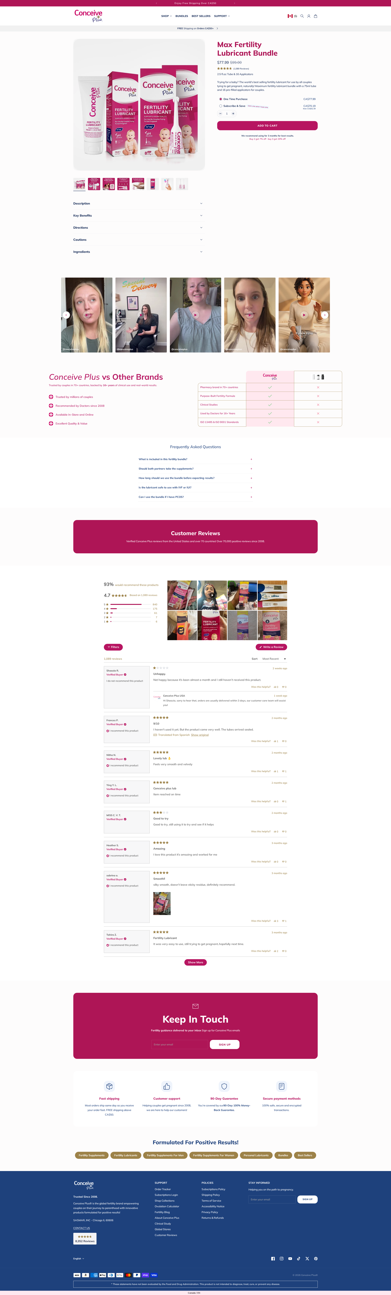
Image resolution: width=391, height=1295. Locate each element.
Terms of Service (211, 1200)
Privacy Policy (210, 1212)
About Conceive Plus (167, 1217)
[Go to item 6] (153, 184)
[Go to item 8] (182, 184)
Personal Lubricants (256, 1155)
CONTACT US (81, 1228)
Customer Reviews (166, 1235)
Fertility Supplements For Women (213, 1155)
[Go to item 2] (94, 184)
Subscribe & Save (245, 106)
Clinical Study (163, 1223)
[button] (233, 68)
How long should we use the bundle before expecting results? (195, 478)
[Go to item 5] (138, 184)
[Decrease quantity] (220, 113)
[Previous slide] (66, 315)
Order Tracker (163, 1189)
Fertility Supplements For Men (165, 1155)
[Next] (234, 3)
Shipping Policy (211, 1194)
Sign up (225, 1044)
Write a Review (274, 647)
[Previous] (156, 3)
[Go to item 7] (167, 184)
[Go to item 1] (79, 184)
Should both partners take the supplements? (195, 468)
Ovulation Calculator (167, 1206)
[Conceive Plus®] (88, 15)
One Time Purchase (235, 99)
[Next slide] (324, 315)
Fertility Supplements (92, 1155)
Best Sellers (305, 1155)
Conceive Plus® (309, 1275)
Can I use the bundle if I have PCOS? (195, 497)
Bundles (283, 1155)
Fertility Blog (162, 1212)
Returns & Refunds (213, 1217)
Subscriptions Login (166, 1194)
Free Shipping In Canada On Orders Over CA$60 (195, 3)
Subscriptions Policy (213, 1189)
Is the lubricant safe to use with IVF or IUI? (195, 487)
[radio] (220, 99)
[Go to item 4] (123, 184)
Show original (200, 735)
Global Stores (163, 1229)
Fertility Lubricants (125, 1155)
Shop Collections (164, 1200)
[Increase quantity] (233, 113)
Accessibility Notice (213, 1206)
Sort (255, 658)
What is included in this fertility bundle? (195, 459)
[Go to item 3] (109, 184)
